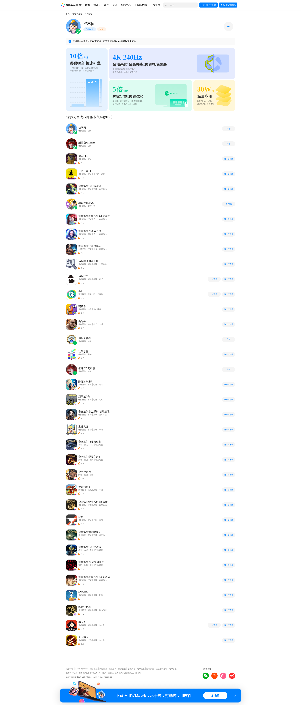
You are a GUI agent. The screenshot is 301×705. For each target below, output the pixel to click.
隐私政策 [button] (150, 669)
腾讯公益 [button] (122, 669)
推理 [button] (95, 189)
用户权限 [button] (141, 669)
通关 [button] (103, 174)
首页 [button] (68, 14)
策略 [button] (80, 460)
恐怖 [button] (95, 384)
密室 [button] (90, 219)
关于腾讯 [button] (69, 669)
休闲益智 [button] (82, 159)
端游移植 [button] (103, 610)
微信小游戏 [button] (77, 14)
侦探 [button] (95, 249)
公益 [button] (101, 520)
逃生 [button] (95, 219)
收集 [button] (86, 444)
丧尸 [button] (95, 324)
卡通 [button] (101, 324)
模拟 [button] (90, 490)
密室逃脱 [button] (103, 189)
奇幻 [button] (91, 444)
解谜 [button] (90, 159)
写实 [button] (101, 399)
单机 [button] (80, 444)
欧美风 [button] (102, 535)
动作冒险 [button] (82, 384)
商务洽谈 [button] (103, 669)
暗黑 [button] (101, 384)
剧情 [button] (91, 475)
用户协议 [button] (173, 669)
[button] (71, 5)
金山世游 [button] (97, 309)
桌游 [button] (90, 640)
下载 (215, 279)
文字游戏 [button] (103, 264)
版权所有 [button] (131, 669)
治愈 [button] (101, 595)
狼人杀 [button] (102, 625)
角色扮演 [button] (82, 490)
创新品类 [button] (82, 249)
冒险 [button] (95, 520)
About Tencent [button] (81, 669)
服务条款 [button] (94, 669)
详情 (228, 129)
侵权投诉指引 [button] (161, 669)
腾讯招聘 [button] (112, 669)
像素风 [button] (96, 174)
